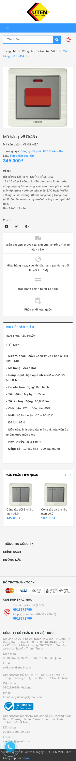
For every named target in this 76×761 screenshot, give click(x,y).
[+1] (27, 226)
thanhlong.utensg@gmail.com (23, 697)
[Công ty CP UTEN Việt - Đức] (38, 11)
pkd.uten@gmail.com (17, 667)
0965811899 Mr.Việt (16, 731)
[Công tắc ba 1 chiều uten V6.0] (55, 494)
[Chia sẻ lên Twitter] (17, 226)
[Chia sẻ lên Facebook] (7, 226)
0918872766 (22, 609)
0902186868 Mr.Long (17, 687)
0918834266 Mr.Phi (16, 658)
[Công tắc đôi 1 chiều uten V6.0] (20, 494)
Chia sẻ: (8, 220)
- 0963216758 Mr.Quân (45, 658)
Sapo (25, 758)
